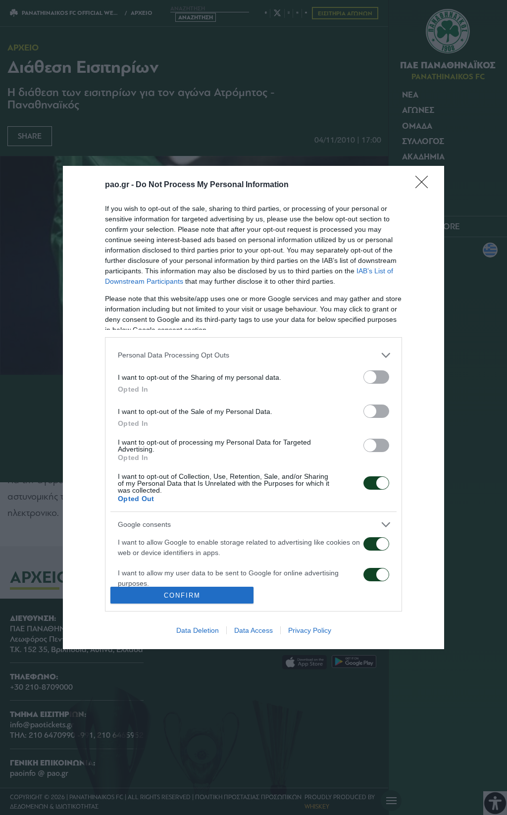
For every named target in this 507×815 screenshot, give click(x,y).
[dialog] (253, 408)
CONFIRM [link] (182, 595)
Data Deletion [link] (197, 630)
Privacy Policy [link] (309, 630)
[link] (424, 185)
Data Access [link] (253, 630)
